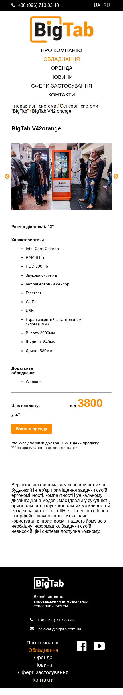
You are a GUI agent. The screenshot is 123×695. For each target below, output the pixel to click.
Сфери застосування (61, 86)
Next (116, 177)
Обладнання (61, 59)
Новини (61, 77)
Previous (7, 177)
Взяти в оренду (31, 428)
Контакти (61, 95)
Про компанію (61, 50)
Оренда (61, 68)
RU (106, 5)
